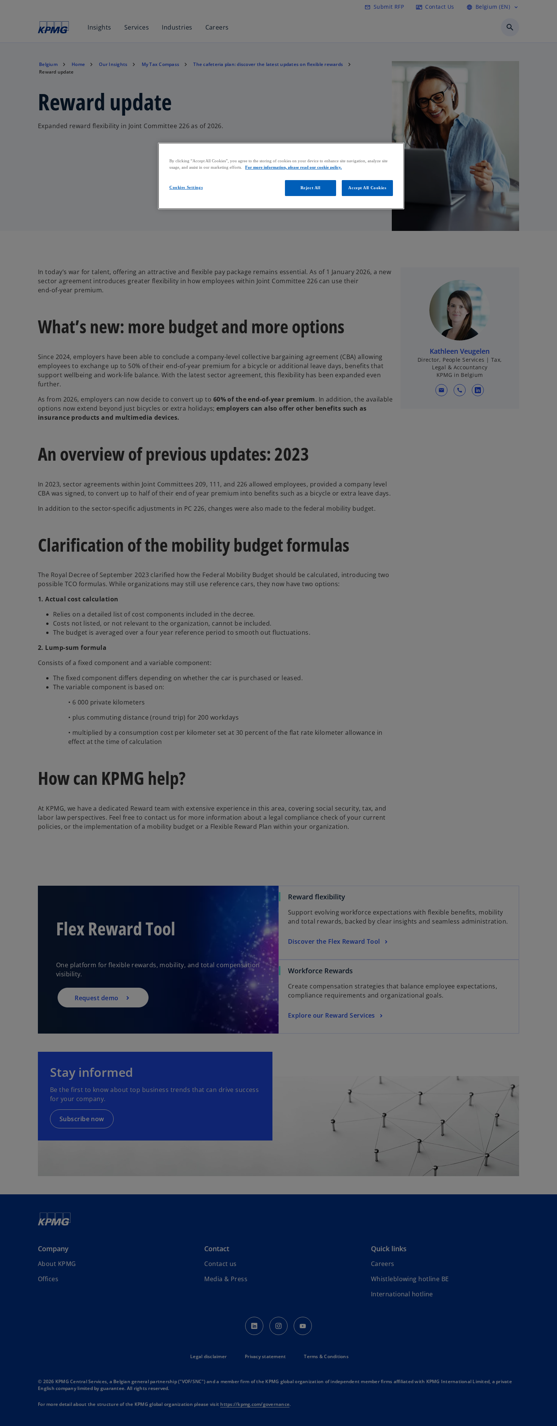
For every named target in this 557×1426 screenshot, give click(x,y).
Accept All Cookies (367, 187)
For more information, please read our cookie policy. (293, 167)
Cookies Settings (186, 187)
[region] (281, 176)
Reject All (310, 187)
